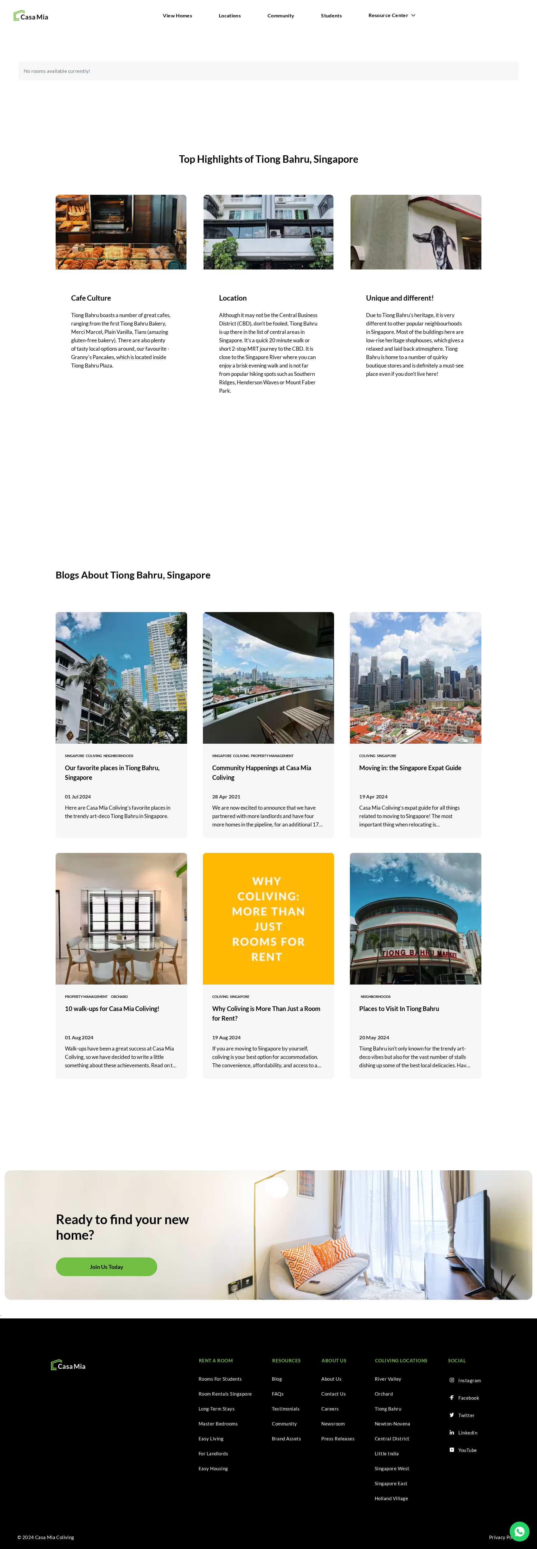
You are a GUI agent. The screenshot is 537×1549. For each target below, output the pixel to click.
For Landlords (213, 1453)
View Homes (177, 15)
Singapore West (392, 1468)
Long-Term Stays (217, 1408)
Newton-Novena (393, 1423)
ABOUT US (334, 1360)
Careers (330, 1408)
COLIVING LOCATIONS (401, 1360)
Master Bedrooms (218, 1423)
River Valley (388, 1379)
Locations (230, 15)
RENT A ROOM (216, 1360)
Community (281, 15)
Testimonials (286, 1408)
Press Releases (338, 1438)
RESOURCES (286, 1360)
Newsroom (333, 1423)
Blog (277, 1379)
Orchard (384, 1394)
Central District (392, 1438)
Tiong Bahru (388, 1408)
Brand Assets (286, 1438)
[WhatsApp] (520, 1532)
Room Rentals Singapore (225, 1394)
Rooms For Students (220, 1379)
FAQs (278, 1394)
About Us (331, 1379)
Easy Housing (213, 1468)
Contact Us (333, 1394)
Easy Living (211, 1438)
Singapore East (391, 1483)
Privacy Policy (504, 1537)
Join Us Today (106, 1266)
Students (331, 15)
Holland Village (391, 1498)
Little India (387, 1453)
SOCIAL (457, 1360)
